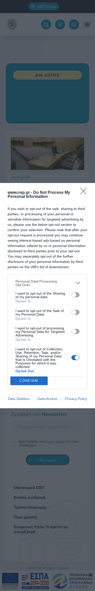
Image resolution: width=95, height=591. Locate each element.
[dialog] (47, 295)
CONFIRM (29, 381)
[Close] (85, 193)
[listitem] (47, 283)
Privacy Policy (76, 399)
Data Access (47, 399)
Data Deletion (19, 399)
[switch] (75, 294)
